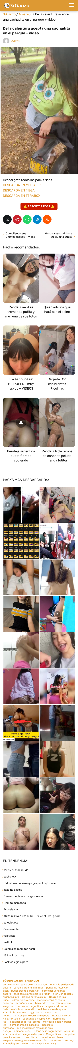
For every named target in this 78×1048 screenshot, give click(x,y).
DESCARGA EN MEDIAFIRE (23, 185)
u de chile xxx (31, 1037)
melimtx (8, 942)
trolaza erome (18, 1012)
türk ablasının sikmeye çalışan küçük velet (30, 883)
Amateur (25, 14)
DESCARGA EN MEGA (19, 190)
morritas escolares (52, 1037)
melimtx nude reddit (22, 1009)
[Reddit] (47, 219)
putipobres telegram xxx (25, 990)
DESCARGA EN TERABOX (21, 196)
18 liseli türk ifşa (13, 955)
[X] (7, 219)
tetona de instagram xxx (48, 1031)
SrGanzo (9, 14)
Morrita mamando (14, 903)
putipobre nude (22, 1031)
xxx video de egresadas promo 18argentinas (35, 1034)
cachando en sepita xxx (36, 1018)
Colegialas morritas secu (19, 949)
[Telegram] (37, 219)
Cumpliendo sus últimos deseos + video (20, 235)
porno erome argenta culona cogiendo (25, 984)
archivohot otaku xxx (34, 997)
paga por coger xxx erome (25, 1021)
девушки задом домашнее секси (22, 1040)
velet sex (9, 935)
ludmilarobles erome (23, 1000)
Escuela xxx (10, 909)
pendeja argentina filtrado (29, 987)
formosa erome (52, 1040)
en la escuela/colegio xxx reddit (32, 993)
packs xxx (9, 876)
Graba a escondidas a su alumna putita (58, 235)
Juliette (15, 40)
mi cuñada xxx (24, 1003)
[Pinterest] (17, 219)
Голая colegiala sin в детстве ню (23, 896)
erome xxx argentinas (30, 1006)
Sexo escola (11, 929)
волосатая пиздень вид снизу (39, 1043)
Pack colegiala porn (15, 962)
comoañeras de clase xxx (25, 1024)
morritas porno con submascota (31, 1015)
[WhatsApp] (27, 219)
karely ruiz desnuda (15, 870)
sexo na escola (12, 889)
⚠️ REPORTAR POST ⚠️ (39, 206)
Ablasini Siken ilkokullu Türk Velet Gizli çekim (31, 916)
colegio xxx (10, 922)
